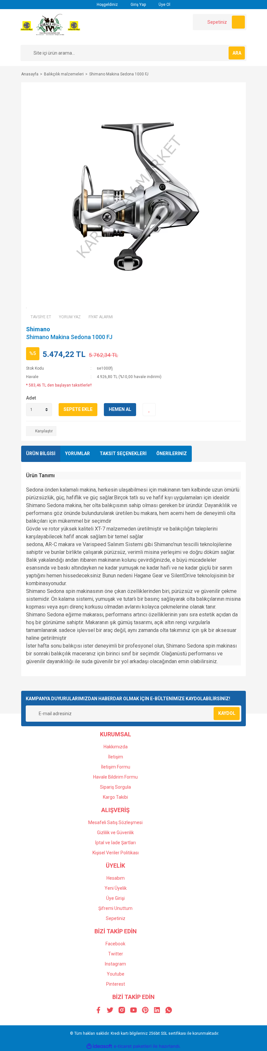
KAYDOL (226, 713)
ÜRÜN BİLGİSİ (40, 453)
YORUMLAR (77, 453)
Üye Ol (164, 4)
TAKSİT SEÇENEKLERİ (123, 453)
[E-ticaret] (133, 1046)
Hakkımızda (116, 746)
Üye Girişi (115, 898)
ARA (236, 53)
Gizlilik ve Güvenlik (115, 832)
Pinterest (115, 984)
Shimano (38, 329)
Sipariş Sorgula (115, 787)
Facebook (115, 943)
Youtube (115, 974)
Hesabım (115, 878)
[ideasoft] (99, 1046)
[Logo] (50, 26)
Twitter (115, 953)
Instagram (115, 963)
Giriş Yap (138, 4)
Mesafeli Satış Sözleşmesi (115, 822)
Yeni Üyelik (116, 888)
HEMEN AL (120, 409)
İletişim (115, 756)
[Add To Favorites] (149, 409)
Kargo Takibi (115, 797)
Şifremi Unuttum (115, 908)
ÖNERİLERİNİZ (171, 453)
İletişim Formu (115, 766)
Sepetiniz (115, 918)
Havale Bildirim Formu (115, 777)
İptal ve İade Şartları (115, 842)
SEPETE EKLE (77, 409)
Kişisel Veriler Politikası (115, 852)
